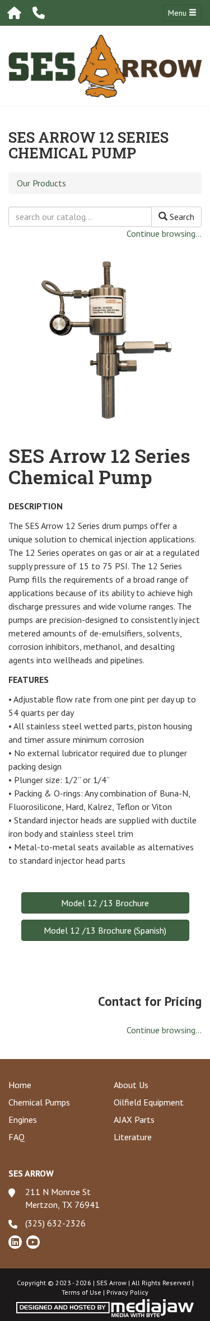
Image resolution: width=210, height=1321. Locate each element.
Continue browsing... (164, 233)
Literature (133, 1136)
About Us (131, 1084)
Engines (22, 1119)
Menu (178, 13)
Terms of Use (81, 1292)
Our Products (41, 183)
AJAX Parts (134, 1119)
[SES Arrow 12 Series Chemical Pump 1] (105, 335)
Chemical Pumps (39, 1102)
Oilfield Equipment (149, 1102)
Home (19, 1084)
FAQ (16, 1136)
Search (180, 216)
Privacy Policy (127, 1292)
